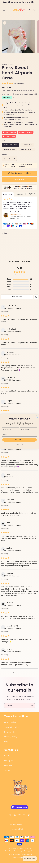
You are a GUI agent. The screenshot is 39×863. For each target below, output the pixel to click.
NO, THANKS (19, 444)
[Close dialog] (37, 416)
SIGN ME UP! (19, 440)
